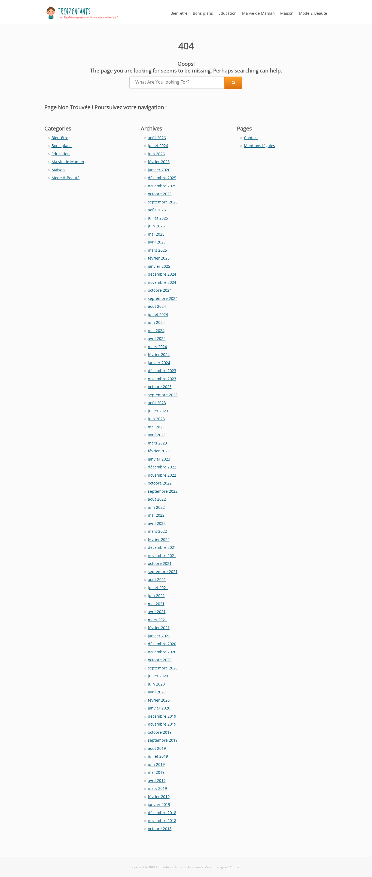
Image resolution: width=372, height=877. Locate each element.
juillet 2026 (158, 145)
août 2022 (157, 499)
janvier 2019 (159, 804)
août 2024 (157, 306)
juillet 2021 (158, 587)
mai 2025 (156, 234)
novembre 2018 (162, 820)
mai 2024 (156, 330)
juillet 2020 (158, 675)
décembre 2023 (162, 370)
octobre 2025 (160, 193)
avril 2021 (157, 611)
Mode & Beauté (313, 13)
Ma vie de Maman (258, 13)
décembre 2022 (162, 467)
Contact (251, 137)
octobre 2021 (160, 563)
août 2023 (157, 402)
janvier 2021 (159, 635)
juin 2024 (156, 322)
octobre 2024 (160, 290)
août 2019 (157, 748)
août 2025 (157, 209)
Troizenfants (164, 867)
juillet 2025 (158, 218)
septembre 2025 (163, 202)
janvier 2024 (159, 362)
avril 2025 (157, 242)
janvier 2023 (159, 459)
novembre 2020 (162, 651)
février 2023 (159, 450)
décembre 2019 (162, 716)
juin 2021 (156, 595)
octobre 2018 (160, 828)
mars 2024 (157, 346)
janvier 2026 (159, 169)
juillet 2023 (158, 410)
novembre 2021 (162, 555)
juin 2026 (156, 153)
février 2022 (159, 539)
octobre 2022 (160, 483)
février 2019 (159, 796)
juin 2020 (156, 684)
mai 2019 (156, 772)
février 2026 (159, 161)
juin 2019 (156, 764)
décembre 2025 (162, 177)
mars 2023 (157, 443)
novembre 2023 (162, 378)
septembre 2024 (163, 298)
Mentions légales (259, 145)
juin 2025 (156, 226)
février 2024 (159, 354)
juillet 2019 (158, 756)
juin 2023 (156, 418)
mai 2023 (156, 427)
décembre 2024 (162, 274)
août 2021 (157, 579)
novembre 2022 (162, 475)
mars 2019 (157, 788)
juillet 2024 (158, 314)
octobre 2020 (160, 659)
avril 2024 (157, 338)
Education (227, 13)
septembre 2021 (163, 571)
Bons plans (203, 13)
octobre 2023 (160, 386)
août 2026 (157, 137)
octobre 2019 (160, 732)
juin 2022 (156, 507)
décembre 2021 (162, 547)
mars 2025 (157, 250)
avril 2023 (157, 434)
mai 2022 (156, 515)
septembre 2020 (163, 668)
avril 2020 (157, 692)
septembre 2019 (163, 740)
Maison (287, 13)
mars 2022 (157, 531)
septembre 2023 (163, 394)
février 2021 (159, 627)
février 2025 (159, 258)
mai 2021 (156, 603)
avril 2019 (157, 780)
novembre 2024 (162, 282)
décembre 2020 (162, 643)
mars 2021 (157, 619)
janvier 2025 (159, 266)
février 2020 (159, 700)
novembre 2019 (162, 724)
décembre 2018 (162, 812)
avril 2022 (157, 523)
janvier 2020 (159, 708)
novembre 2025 (162, 185)
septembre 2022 (163, 491)
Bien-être (178, 13)
